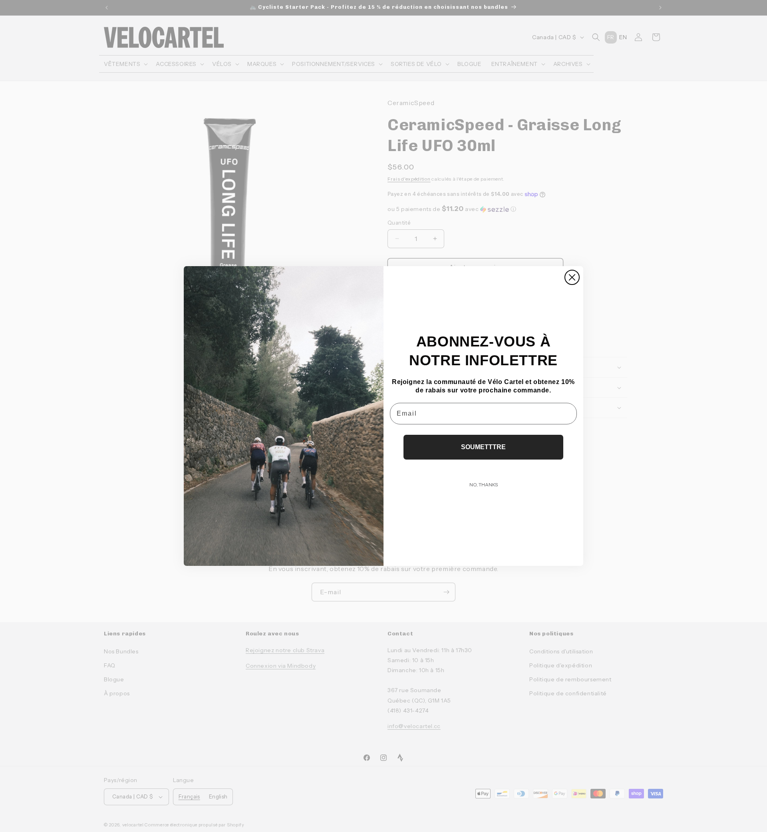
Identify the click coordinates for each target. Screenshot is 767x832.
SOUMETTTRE (483, 447)
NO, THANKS (483, 485)
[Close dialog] (572, 277)
